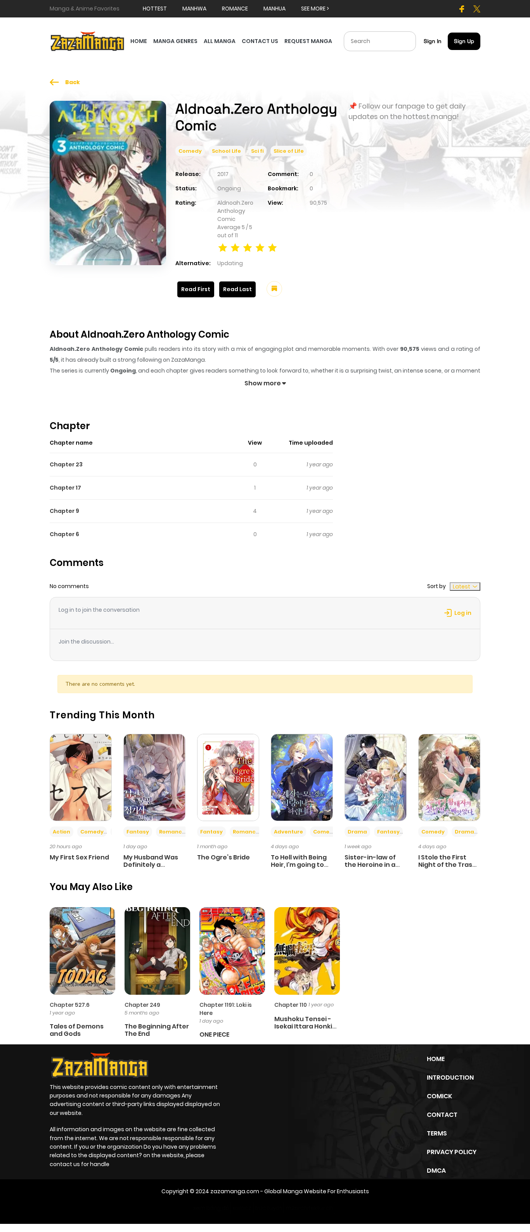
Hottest (155, 8)
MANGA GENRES (175, 41)
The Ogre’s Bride (223, 857)
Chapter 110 (290, 1005)
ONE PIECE (214, 1034)
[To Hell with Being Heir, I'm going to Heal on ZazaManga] (302, 777)
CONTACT (442, 1114)
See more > (315, 8)
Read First (195, 289)
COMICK (439, 1096)
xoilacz (241, 1208)
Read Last (237, 289)
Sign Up (464, 41)
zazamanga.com (234, 1191)
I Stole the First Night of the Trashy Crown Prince (449, 865)
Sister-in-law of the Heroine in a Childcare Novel (370, 865)
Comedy (190, 151)
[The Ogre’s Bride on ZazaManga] (228, 777)
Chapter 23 (66, 464)
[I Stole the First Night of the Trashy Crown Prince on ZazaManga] (449, 777)
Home (436, 1058)
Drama (357, 831)
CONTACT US (260, 41)
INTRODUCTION (450, 1077)
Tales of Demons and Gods (77, 1030)
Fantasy (137, 831)
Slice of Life (289, 151)
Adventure (288, 831)
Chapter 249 (142, 1005)
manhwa (194, 8)
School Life (226, 151)
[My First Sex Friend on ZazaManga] (80, 777)
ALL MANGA (220, 41)
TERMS (437, 1133)
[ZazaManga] (88, 41)
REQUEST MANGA (308, 41)
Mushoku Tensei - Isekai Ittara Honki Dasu (303, 1026)
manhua (274, 8)
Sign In (433, 41)
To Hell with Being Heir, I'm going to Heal (299, 865)
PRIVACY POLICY (451, 1151)
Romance (172, 831)
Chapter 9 (64, 511)
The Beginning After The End (157, 1030)
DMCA (436, 1170)
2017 (223, 174)
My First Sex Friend (79, 857)
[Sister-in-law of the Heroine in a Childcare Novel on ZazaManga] (375, 777)
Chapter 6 (64, 534)
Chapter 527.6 (70, 1005)
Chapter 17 (65, 488)
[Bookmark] (274, 289)
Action (61, 831)
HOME (138, 41)
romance (235, 8)
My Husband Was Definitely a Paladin (150, 865)
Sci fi (257, 151)
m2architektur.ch (309, 1208)
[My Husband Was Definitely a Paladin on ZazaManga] (154, 777)
